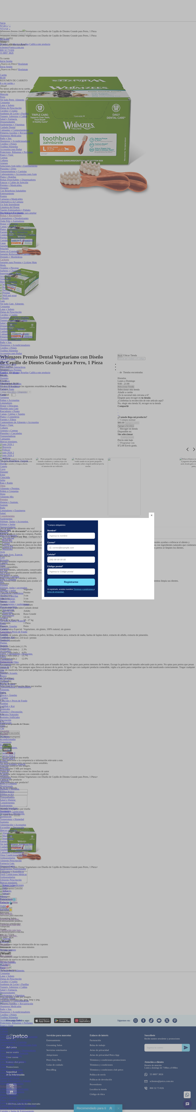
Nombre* (51, 530)
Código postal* (55, 566)
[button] (151, 515)
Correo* (51, 542)
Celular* (51, 554)
